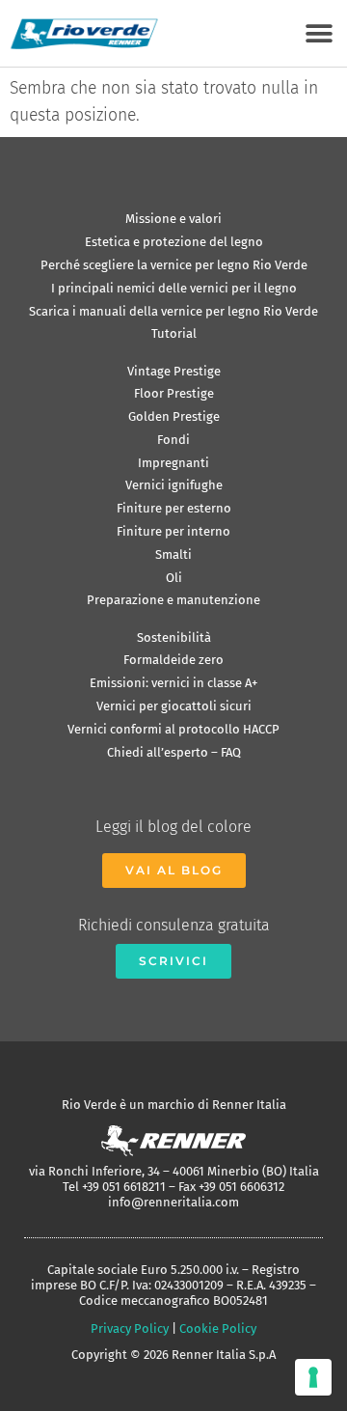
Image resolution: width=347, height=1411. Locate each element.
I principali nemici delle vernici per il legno (174, 288)
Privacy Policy (130, 1328)
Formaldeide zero (173, 659)
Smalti (173, 554)
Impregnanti (173, 463)
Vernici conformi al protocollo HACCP (173, 729)
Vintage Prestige (174, 371)
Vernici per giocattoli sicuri (174, 706)
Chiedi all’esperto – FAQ (174, 752)
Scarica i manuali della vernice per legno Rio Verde (173, 311)
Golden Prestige (174, 416)
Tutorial (174, 333)
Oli (174, 577)
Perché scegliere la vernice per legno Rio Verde (173, 265)
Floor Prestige (174, 393)
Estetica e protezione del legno (174, 242)
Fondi (173, 439)
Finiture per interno (173, 531)
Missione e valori (173, 218)
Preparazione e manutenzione (173, 600)
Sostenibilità (174, 637)
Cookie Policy (217, 1328)
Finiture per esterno (174, 508)
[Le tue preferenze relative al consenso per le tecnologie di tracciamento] (313, 1377)
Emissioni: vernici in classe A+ (173, 683)
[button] (318, 33)
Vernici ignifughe (174, 485)
